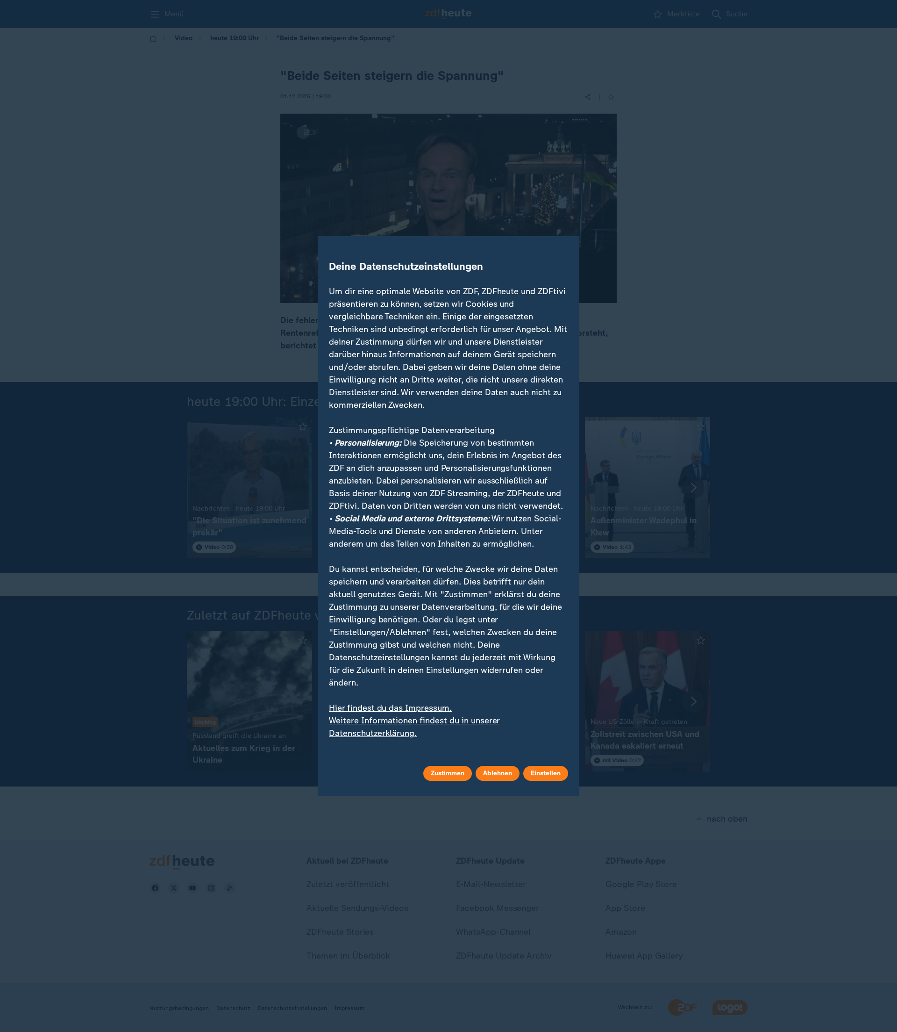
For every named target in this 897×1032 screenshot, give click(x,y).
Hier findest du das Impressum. (390, 708)
